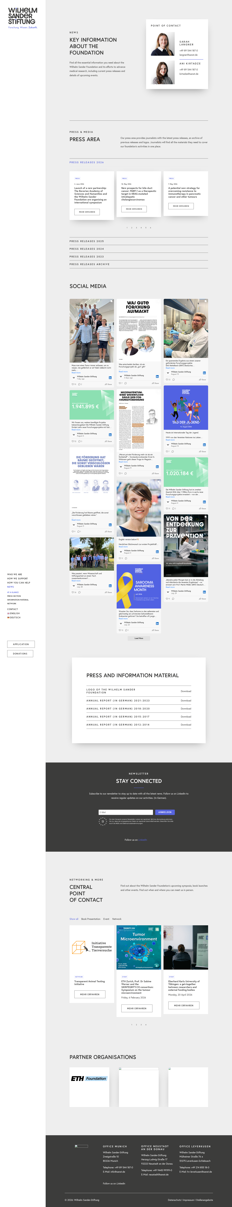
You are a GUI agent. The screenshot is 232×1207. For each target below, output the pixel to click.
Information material (18, 600)
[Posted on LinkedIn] (110, 377)
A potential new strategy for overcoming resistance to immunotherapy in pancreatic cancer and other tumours (184, 192)
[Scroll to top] (226, 1201)
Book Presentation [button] (90, 918)
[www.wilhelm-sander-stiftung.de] (22, 18)
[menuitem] (23, 574)
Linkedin (121, 1183)
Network (11, 603)
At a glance (13, 592)
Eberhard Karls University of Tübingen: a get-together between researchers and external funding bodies (184, 986)
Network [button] (116, 918)
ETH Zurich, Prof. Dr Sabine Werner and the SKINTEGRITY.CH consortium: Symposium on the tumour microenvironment (137, 987)
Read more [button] (76, 372)
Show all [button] (74, 918)
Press (77, 178)
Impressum (188, 1200)
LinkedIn (142, 839)
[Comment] (124, 383)
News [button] (10, 586)
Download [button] (186, 691)
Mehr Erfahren (90, 994)
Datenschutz (174, 1200)
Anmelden (165, 812)
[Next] (204, 229)
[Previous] (73, 229)
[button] (9, 1200)
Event (124, 977)
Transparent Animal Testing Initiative (89, 983)
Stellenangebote (204, 1200)
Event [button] (106, 918)
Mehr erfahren (87, 212)
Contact (12, 609)
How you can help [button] (18, 582)
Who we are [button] (14, 574)
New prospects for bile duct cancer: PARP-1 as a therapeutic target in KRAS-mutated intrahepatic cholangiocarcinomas (138, 193)
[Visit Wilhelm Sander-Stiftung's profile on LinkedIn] (74, 378)
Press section (14, 596)
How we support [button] (17, 578)
